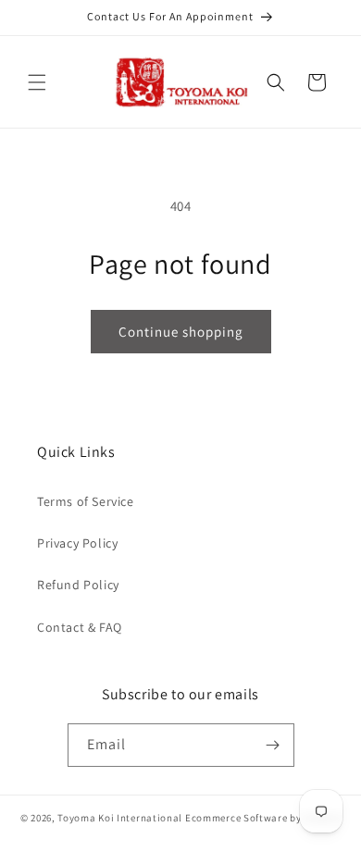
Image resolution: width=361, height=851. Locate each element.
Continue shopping (180, 331)
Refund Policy (78, 584)
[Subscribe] (273, 745)
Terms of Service (85, 501)
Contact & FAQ (79, 627)
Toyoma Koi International (119, 817)
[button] (37, 82)
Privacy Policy (77, 543)
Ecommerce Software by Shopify (263, 817)
